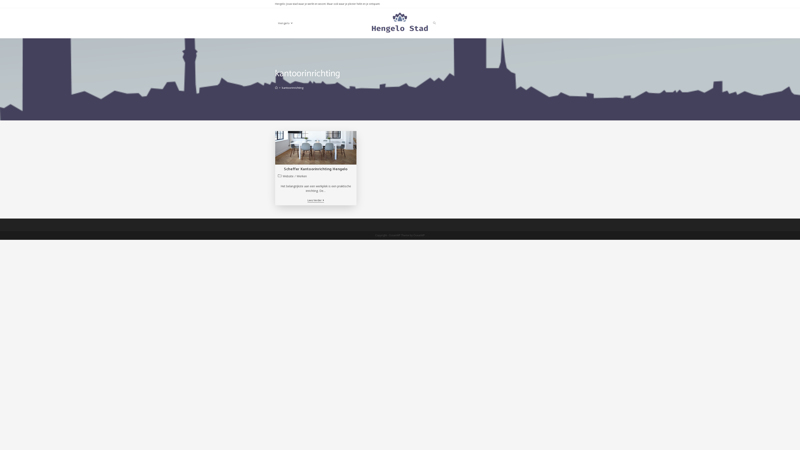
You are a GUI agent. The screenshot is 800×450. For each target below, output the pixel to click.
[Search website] (434, 23)
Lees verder (316, 200)
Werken (302, 176)
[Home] (276, 88)
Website (288, 176)
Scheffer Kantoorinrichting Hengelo (316, 169)
